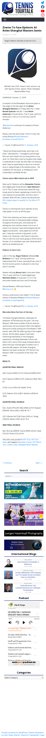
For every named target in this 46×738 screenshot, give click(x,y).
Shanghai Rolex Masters (28, 445)
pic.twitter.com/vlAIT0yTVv (13, 139)
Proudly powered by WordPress (14, 732)
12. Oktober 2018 (31, 145)
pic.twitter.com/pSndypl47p (13, 300)
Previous (7, 463)
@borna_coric (8, 289)
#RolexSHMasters (21, 136)
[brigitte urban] (11, 547)
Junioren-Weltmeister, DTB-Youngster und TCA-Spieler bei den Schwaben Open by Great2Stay (28, 575)
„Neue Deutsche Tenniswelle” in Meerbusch (28, 563)
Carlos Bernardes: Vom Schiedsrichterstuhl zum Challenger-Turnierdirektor (28, 588)
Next (39, 463)
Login (42, 735)
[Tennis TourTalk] (18, 8)
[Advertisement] (20, 454)
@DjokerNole (8, 125)
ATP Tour (26, 439)
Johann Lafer (12, 445)
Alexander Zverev (24, 442)
